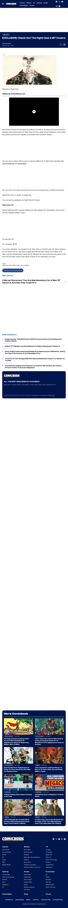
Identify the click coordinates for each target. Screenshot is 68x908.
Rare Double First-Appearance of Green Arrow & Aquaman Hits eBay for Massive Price (17, 769)
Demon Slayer (28, 879)
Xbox (3, 882)
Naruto (26, 884)
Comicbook (6, 34)
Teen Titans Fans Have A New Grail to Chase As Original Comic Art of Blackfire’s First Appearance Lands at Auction (49, 741)
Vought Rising (49, 865)
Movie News (27, 849)
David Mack (22, 163)
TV (34, 3)
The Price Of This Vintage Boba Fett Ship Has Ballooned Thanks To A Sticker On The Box (35, 359)
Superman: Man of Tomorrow (32, 867)
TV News (48, 849)
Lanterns (48, 862)
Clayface (26, 860)
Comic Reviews (6, 852)
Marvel (4, 854)
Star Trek (48, 882)
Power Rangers (50, 884)
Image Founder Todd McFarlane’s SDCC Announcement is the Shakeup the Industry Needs (33, 340)
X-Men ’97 (48, 857)
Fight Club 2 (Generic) (23, 265)
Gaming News (6, 874)
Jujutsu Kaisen (28, 882)
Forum (32, 5)
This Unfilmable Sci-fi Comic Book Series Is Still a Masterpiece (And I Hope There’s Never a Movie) (17, 821)
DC (3, 857)
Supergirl (26, 854)
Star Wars (48, 879)
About (28, 899)
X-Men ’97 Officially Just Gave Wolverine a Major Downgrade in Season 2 (32, 346)
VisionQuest (49, 867)
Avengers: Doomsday (30, 865)
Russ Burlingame (7, 43)
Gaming (39, 3)
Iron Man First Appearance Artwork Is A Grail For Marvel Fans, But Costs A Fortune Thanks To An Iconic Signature (33, 367)
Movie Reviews (28, 852)
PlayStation (5, 884)
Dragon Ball (27, 877)
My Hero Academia (29, 887)
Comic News (5, 849)
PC (3, 887)
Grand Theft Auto (50, 887)
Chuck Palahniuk (8, 163)
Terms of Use (35, 395)
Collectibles (24, 5)
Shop (26, 894)
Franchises (50, 872)
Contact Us (9, 899)
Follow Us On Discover (12, 270)
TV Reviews (49, 852)
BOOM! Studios (6, 865)
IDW (3, 862)
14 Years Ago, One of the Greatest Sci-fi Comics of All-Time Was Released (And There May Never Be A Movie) (49, 821)
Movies (29, 3)
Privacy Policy (51, 395)
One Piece (27, 889)
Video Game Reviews (8, 877)
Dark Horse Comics (11, 265)
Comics (22, 3)
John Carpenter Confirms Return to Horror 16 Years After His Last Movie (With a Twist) (49, 769)
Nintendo (4, 879)
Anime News (27, 874)
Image (4, 860)
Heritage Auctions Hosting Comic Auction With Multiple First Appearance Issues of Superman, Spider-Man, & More (16, 741)
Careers (36, 899)
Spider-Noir (49, 854)
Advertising (20, 899)
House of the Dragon (51, 860)
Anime (45, 3)
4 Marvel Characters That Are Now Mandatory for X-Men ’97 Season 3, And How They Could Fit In (31, 281)
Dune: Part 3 (27, 862)
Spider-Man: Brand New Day (32, 857)
